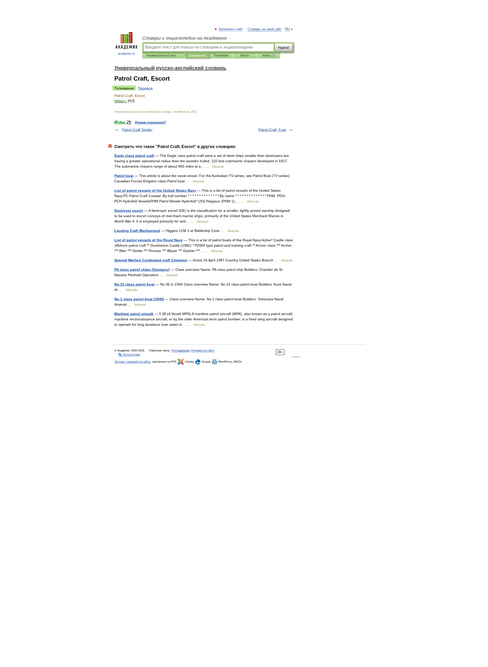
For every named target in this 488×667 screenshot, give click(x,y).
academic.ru (126, 53)
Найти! (283, 48)
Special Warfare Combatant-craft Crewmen (150, 260)
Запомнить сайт (231, 29)
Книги (244, 55)
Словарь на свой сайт (264, 29)
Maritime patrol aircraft (134, 314)
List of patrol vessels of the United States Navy (155, 190)
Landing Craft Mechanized (137, 231)
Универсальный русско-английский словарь (163, 55)
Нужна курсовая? (150, 122)
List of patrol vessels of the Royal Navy (148, 240)
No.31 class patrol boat (134, 284)
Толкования (196, 55)
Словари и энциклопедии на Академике (184, 38)
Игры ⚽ (268, 55)
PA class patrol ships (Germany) (142, 270)
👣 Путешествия (129, 354)
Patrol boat (123, 176)
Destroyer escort (128, 211)
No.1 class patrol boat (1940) (139, 299)
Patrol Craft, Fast (272, 130)
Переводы (221, 55)
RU (287, 29)
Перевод (145, 88)
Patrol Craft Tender (137, 130)
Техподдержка (180, 350)
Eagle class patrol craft (134, 156)
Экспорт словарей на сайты (132, 361)
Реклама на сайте (202, 350)
